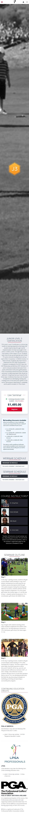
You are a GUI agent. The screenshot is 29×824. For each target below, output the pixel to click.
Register (14, 409)
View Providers (19, 401)
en (27, 2)
